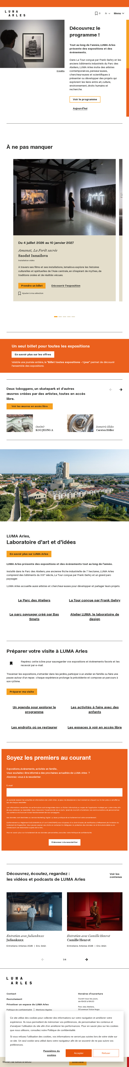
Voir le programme (85, 99)
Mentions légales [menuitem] (44, 1010)
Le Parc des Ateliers (34, 600)
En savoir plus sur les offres (33, 354)
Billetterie (78, 1061)
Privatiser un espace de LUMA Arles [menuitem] (28, 1004)
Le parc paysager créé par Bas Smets (34, 617)
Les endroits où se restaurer (34, 727)
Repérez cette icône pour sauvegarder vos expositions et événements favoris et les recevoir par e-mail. (70, 663)
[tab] (55, 316)
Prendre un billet (32, 285)
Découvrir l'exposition (65, 285)
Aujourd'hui (80, 108)
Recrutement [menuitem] (14, 999)
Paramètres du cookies (51, 1053)
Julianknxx (15, 940)
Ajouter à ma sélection (32, 293)
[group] (34, 423)
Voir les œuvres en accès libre (30, 406)
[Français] (108, 13)
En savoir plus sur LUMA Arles (29, 553)
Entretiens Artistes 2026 (20, 946)
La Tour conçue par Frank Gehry (94, 600)
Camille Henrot (79, 940)
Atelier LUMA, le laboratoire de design (94, 617)
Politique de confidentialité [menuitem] (19, 1010)
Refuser (106, 1053)
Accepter (78, 1053)
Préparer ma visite (22, 691)
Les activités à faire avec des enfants (95, 709)
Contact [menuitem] (11, 994)
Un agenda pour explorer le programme (34, 709)
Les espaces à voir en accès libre (95, 727)
